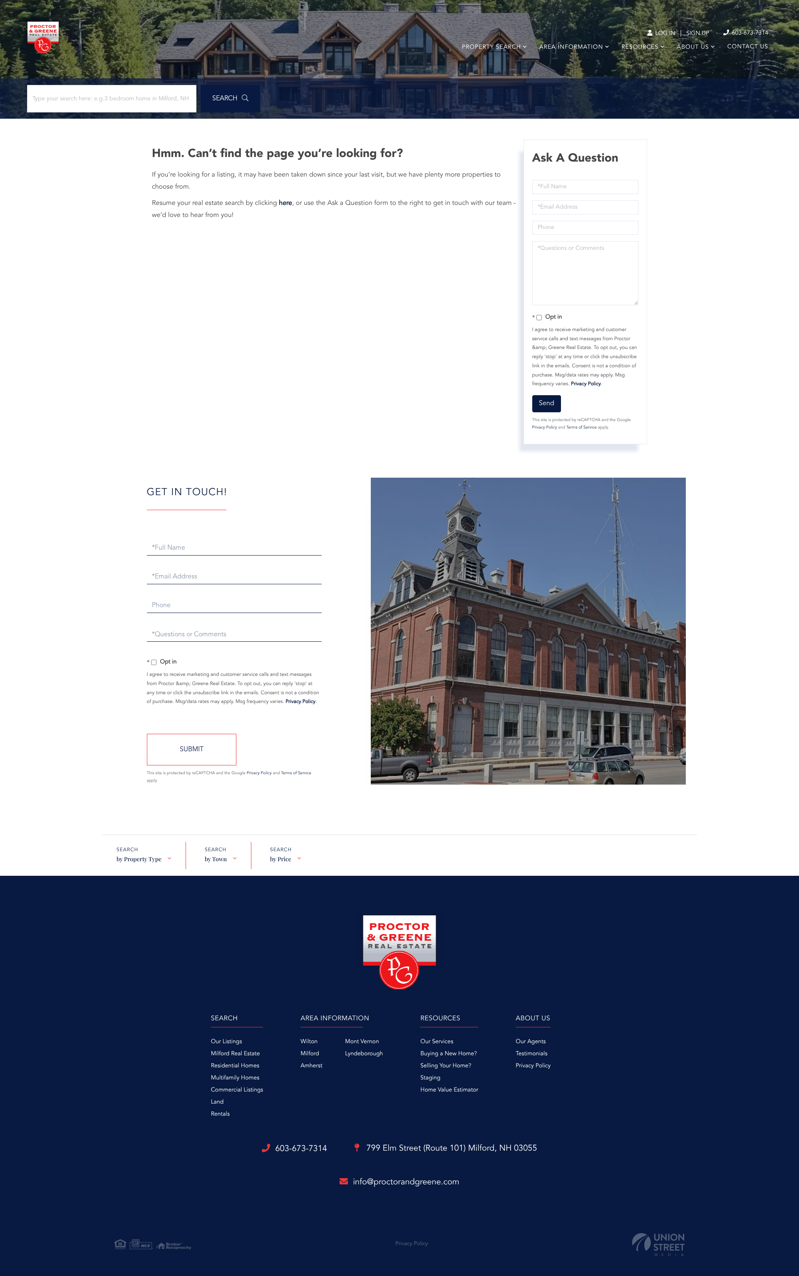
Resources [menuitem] (640, 47)
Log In (664, 34)
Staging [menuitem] (430, 1078)
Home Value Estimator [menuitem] (449, 1090)
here (285, 203)
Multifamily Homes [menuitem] (235, 1078)
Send (546, 403)
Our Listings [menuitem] (226, 1042)
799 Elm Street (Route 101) (450, 1148)
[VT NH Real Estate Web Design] (658, 1244)
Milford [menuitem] (309, 1054)
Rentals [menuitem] (220, 1114)
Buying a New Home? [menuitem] (448, 1054)
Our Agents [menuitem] (531, 1042)
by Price (280, 859)
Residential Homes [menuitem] (235, 1066)
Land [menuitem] (217, 1102)
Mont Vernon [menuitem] (362, 1042)
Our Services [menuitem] (436, 1042)
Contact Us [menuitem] (747, 47)
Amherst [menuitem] (311, 1066)
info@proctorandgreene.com (406, 1182)
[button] (230, 98)
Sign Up (697, 34)
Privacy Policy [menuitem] (533, 1066)
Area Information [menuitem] (571, 47)
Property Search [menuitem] (491, 47)
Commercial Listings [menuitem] (237, 1090)
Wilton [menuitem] (309, 1042)
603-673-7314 (749, 33)
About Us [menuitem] (693, 47)
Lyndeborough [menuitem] (364, 1054)
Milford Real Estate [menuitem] (235, 1054)
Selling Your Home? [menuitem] (445, 1066)
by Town (216, 859)
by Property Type (139, 859)
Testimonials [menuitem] (531, 1054)
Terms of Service (581, 428)
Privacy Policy (586, 383)
